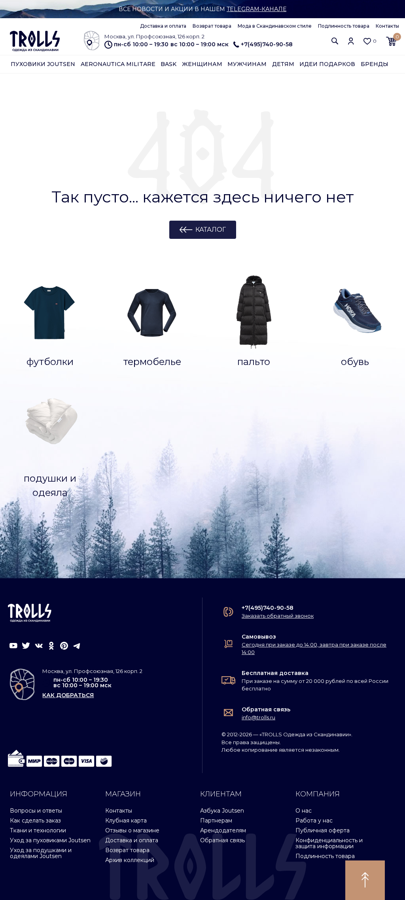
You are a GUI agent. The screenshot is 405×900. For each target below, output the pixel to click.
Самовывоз (259, 636)
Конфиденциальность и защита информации (329, 843)
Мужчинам (247, 64)
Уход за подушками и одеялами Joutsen (41, 853)
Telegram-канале (256, 9)
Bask (168, 64)
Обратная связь (266, 709)
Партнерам (216, 820)
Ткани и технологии (38, 830)
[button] (335, 41)
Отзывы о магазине (132, 830)
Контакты (387, 26)
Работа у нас (314, 820)
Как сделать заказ (35, 820)
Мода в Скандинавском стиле (275, 26)
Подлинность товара (343, 26)
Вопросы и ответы (36, 810)
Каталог (210, 229)
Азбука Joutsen (222, 810)
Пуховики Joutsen (43, 64)
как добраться (68, 695)
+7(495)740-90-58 (267, 44)
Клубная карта (126, 820)
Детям (283, 64)
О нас (303, 810)
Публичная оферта (322, 830)
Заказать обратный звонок (278, 616)
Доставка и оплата (163, 26)
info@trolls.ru (258, 717)
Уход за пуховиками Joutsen (50, 840)
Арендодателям (223, 830)
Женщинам (202, 64)
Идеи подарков (327, 64)
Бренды (374, 64)
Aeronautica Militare (118, 64)
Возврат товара (212, 26)
